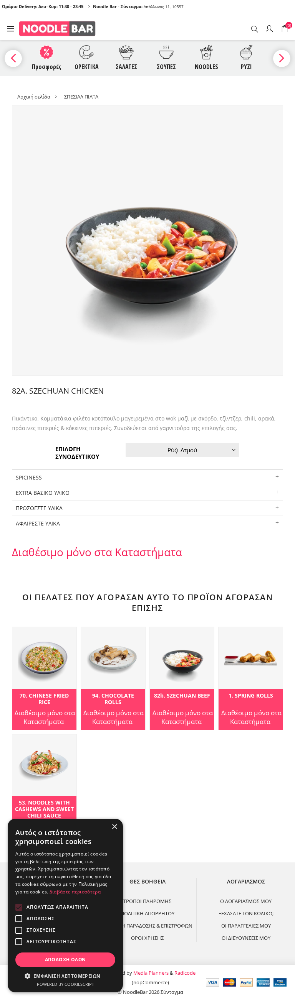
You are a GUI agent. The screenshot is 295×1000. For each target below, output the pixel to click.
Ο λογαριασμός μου (246, 901)
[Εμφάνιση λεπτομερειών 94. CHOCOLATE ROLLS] (113, 657)
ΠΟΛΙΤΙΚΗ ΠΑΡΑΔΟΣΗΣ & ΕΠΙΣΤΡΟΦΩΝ (147, 925)
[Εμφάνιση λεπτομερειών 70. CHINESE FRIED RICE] (44, 657)
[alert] (65, 905)
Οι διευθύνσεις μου (246, 937)
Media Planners (151, 972)
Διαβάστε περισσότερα (75, 891)
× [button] (114, 827)
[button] (65, 975)
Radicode (185, 972)
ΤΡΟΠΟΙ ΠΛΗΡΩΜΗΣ (147, 901)
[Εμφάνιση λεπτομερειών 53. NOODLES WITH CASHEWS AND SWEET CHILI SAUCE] (44, 765)
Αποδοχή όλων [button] (65, 959)
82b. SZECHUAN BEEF (182, 696)
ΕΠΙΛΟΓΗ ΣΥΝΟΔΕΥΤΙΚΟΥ (77, 452)
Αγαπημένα (19, 635)
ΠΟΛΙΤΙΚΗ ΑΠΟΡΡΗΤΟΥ (147, 913)
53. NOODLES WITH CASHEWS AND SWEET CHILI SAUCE (44, 809)
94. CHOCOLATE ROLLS (113, 699)
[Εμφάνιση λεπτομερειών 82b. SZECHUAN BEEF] (182, 657)
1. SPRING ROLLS (251, 696)
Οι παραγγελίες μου (246, 925)
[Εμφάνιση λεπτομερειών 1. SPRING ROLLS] (251, 657)
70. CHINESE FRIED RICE (44, 699)
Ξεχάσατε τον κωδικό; (246, 913)
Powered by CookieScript (65, 984)
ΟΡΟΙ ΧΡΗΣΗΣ (147, 937)
